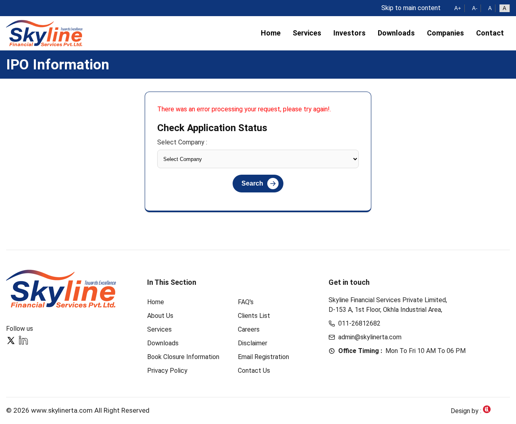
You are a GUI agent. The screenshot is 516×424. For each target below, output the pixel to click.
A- (474, 8)
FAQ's (246, 302)
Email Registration (263, 357)
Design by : (467, 411)
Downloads (396, 33)
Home (271, 33)
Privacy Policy (167, 370)
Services (307, 33)
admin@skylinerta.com (370, 337)
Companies (445, 33)
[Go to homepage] (44, 33)
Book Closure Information (183, 357)
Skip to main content (411, 8)
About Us (160, 316)
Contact (490, 33)
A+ (457, 8)
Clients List (254, 316)
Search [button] (252, 183)
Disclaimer (252, 343)
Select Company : (182, 142)
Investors (349, 33)
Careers (249, 329)
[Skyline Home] (62, 288)
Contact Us (254, 370)
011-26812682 (359, 323)
